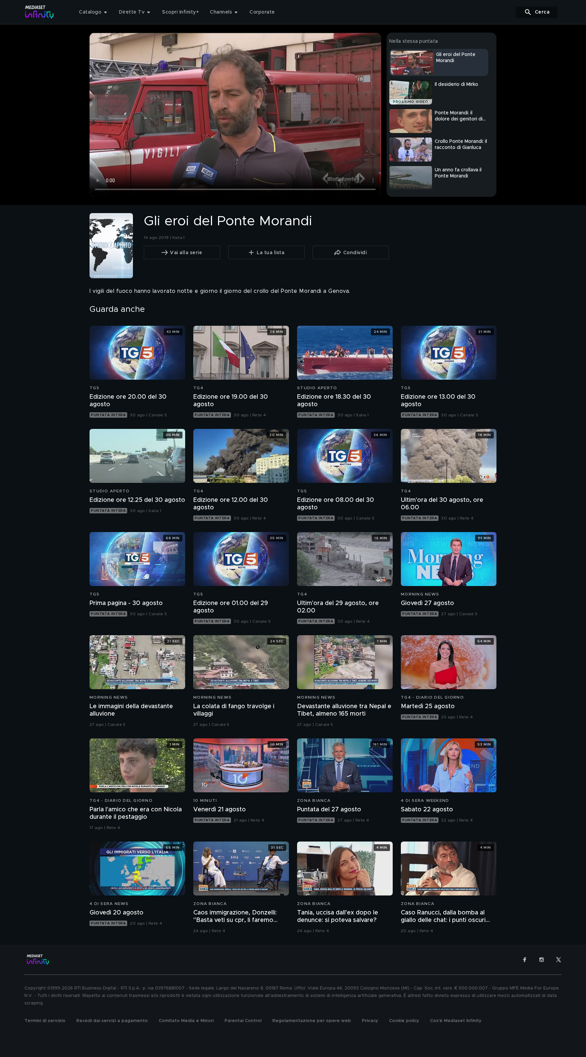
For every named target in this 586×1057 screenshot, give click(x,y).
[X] (558, 960)
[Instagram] (542, 960)
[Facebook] (525, 960)
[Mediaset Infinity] (39, 12)
